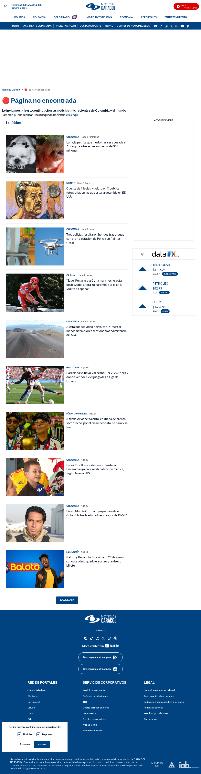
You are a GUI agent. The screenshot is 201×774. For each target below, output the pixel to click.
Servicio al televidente (94, 690)
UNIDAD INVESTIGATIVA (98, 17)
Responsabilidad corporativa (159, 696)
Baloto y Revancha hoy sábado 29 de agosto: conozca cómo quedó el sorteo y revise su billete (96, 561)
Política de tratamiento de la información (164, 701)
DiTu (29, 719)
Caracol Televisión (36, 690)
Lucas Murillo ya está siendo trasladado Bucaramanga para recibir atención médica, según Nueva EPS (95, 469)
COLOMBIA (39, 17)
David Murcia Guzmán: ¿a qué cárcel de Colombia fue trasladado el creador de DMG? (96, 513)
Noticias (27, 734)
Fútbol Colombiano (76, 413)
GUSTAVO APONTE (90, 25)
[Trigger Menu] (5, 6)
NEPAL (109, 25)
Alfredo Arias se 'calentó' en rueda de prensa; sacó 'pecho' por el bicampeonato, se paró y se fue (97, 423)
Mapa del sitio (90, 724)
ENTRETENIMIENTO (175, 17)
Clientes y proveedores (94, 719)
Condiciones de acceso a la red (159, 690)
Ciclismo (71, 275)
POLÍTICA (19, 17)
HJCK (30, 713)
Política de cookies (153, 707)
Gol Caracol (33, 701)
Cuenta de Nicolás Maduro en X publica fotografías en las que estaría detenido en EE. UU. (96, 192)
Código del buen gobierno (96, 707)
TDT (85, 701)
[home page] (100, 6)
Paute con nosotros (93, 730)
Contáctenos (89, 713)
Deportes (47, 734)
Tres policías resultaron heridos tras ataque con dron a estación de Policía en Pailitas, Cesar (95, 238)
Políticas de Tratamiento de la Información (108, 759)
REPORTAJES (149, 17)
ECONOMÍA (126, 17)
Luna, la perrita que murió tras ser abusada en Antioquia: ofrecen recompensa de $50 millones (96, 146)
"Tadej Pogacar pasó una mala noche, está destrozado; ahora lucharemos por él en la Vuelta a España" (94, 284)
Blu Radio (32, 696)
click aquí (72, 115)
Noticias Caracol (11, 89)
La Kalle (31, 707)
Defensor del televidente (95, 696)
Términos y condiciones (156, 713)
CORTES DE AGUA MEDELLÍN (133, 25)
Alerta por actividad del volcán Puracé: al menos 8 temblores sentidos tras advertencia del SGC (96, 331)
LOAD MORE (67, 600)
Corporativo (150, 719)
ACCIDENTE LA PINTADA (37, 25)
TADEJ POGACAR (66, 25)
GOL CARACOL (62, 17)
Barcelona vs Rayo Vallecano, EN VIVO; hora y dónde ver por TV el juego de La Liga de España (97, 377)
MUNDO (70, 183)
